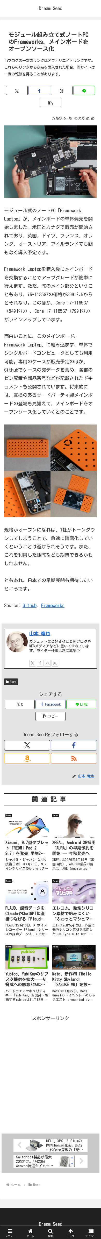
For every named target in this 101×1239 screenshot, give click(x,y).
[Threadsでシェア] (62, 90)
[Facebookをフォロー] (40, 663)
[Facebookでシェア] (39, 90)
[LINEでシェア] (84, 90)
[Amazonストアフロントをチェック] (47, 663)
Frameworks (52, 605)
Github (30, 605)
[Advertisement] (50, 1073)
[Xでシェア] (17, 90)
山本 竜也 (39, 633)
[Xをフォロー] (32, 663)
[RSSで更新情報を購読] (55, 663)
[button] (50, 102)
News (13, 681)
